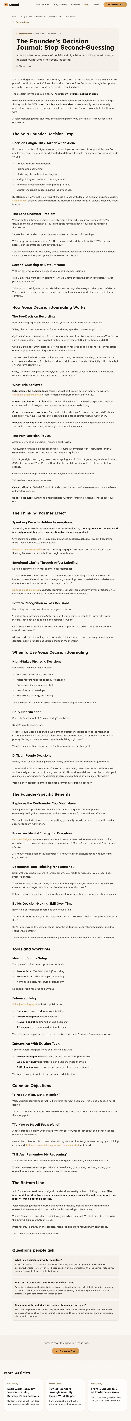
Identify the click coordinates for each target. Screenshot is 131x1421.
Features (75, 4)
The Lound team (26, 66)
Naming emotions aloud (26, 589)
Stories (96, 4)
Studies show (19, 200)
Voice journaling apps (24, 1004)
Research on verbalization (27, 549)
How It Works (42, 4)
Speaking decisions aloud (27, 394)
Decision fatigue (21, 839)
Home (15, 17)
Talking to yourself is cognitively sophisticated (52, 1145)
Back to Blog (22, 22)
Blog (86, 4)
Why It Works (60, 4)
